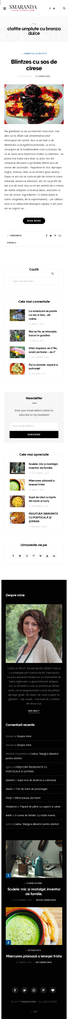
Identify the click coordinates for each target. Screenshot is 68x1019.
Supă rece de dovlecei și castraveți (36, 780)
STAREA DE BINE (34, 883)
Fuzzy (9, 797)
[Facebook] (15, 990)
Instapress (11, 806)
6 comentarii (43, 76)
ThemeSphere (28, 1001)
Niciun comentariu (46, 900)
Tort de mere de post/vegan (31, 788)
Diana (9, 788)
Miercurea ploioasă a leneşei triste (34, 956)
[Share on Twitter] (51, 235)
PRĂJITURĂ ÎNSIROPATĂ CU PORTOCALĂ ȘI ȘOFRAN (43, 517)
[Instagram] (34, 990)
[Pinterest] (55, 235)
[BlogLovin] (53, 990)
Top (34, 1011)
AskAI (9, 815)
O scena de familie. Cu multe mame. (35, 815)
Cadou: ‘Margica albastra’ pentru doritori (36, 824)
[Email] (60, 235)
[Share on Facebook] (46, 235)
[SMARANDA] (23, 8)
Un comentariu (44, 962)
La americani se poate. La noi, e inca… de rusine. (43, 315)
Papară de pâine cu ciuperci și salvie (40, 806)
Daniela (10, 780)
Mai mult (34, 710)
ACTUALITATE (34, 950)
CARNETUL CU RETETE (35, 53)
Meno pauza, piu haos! (27, 797)
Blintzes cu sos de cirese (34, 65)
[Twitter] (24, 990)
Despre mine (24, 736)
